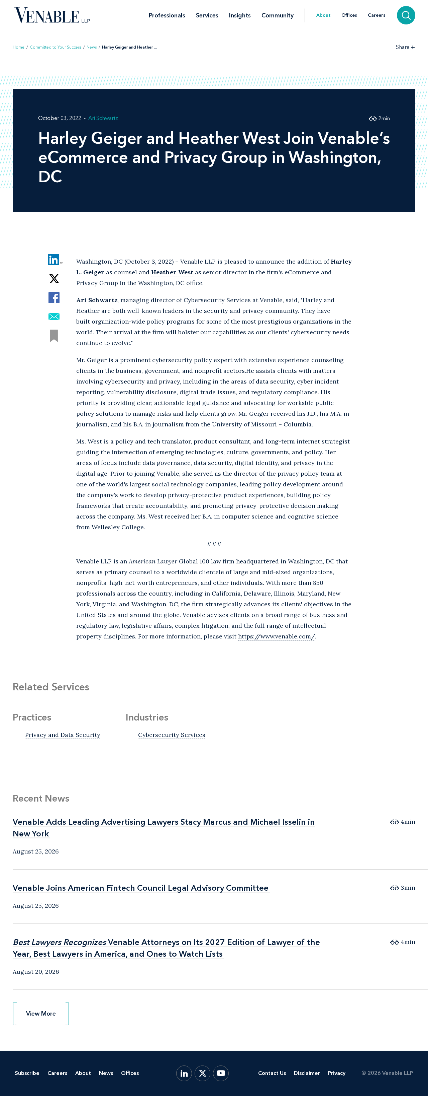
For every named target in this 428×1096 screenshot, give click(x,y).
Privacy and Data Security (62, 735)
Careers (377, 15)
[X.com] (202, 1073)
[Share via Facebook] (54, 297)
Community (277, 15)
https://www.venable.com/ (276, 636)
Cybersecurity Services (171, 735)
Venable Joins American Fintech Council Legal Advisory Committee (141, 888)
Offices (349, 15)
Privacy (336, 1073)
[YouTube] (221, 1073)
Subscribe (27, 1073)
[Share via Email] (54, 316)
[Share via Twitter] (54, 278)
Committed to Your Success (55, 47)
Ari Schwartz (103, 118)
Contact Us (272, 1073)
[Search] (406, 15)
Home (18, 47)
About (323, 15)
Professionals (167, 15)
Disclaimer (307, 1073)
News (92, 47)
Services (207, 15)
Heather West (172, 272)
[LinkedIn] (184, 1073)
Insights (240, 15)
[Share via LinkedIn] (54, 259)
